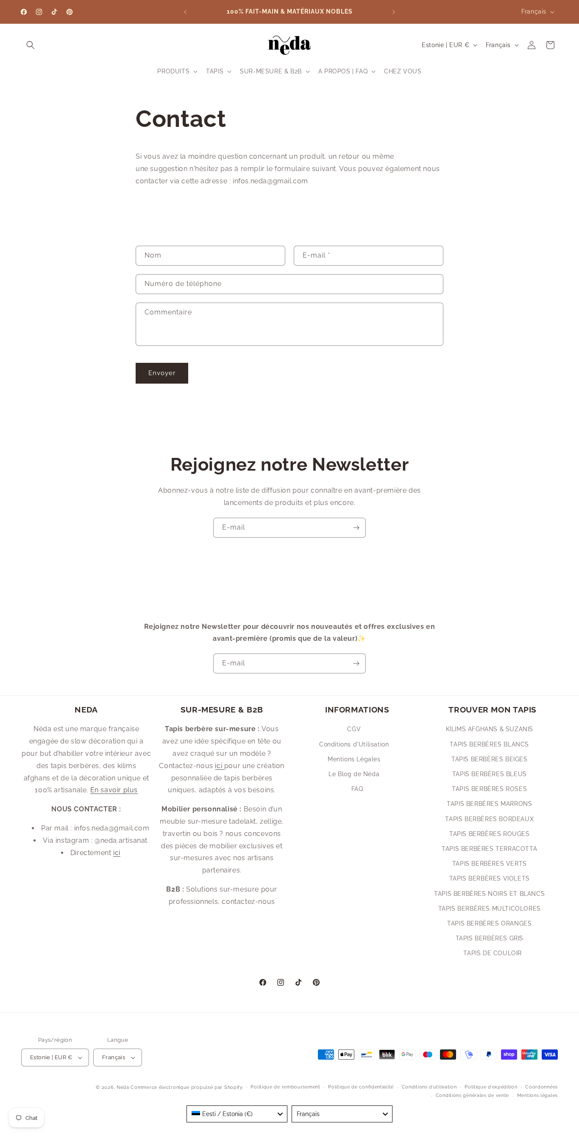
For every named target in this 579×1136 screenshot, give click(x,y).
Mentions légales (537, 1095)
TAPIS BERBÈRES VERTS (489, 863)
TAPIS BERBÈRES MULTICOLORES (489, 908)
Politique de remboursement (285, 1087)
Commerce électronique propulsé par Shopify (186, 1087)
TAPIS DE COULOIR (492, 953)
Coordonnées (541, 1087)
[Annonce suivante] (393, 12)
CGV (354, 729)
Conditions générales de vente (472, 1095)
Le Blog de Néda (353, 774)
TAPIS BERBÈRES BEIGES (489, 759)
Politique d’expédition (491, 1087)
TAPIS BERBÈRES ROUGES (489, 833)
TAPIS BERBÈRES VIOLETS (489, 878)
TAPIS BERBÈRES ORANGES (489, 923)
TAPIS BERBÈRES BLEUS (489, 774)
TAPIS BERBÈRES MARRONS (489, 803)
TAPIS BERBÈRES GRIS (489, 938)
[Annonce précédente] (185, 12)
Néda (123, 1087)
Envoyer (161, 373)
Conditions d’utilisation (429, 1087)
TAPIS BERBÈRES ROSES (489, 788)
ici (116, 853)
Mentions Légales (354, 759)
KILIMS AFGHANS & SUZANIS (489, 729)
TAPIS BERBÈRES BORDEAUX (489, 819)
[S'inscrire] (356, 528)
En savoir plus (114, 790)
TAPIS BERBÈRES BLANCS (489, 744)
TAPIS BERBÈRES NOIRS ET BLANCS (489, 893)
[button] (30, 45)
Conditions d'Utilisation (354, 744)
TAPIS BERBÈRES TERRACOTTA (489, 848)
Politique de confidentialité (361, 1087)
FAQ (357, 788)
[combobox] (237, 1113)
